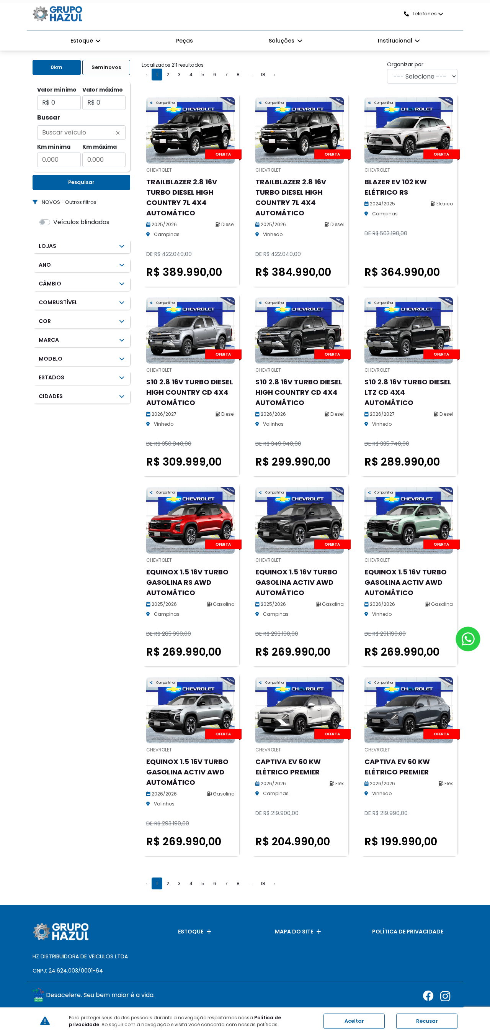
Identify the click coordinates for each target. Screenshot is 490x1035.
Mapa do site (294, 931)
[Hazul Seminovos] (57, 13)
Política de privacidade (407, 931)
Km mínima (53, 147)
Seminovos (106, 67)
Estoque (190, 931)
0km (56, 67)
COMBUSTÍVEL (58, 302)
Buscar (48, 117)
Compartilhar (165, 103)
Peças (184, 40)
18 (263, 74)
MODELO (50, 358)
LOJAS (47, 246)
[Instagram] (448, 996)
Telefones (424, 13)
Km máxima (99, 147)
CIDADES (51, 396)
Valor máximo (102, 89)
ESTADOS (51, 377)
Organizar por (405, 64)
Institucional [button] (396, 40)
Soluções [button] (282, 40)
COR (45, 321)
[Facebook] (431, 996)
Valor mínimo (57, 89)
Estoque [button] (82, 40)
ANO (45, 265)
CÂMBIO (50, 283)
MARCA (49, 340)
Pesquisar (81, 182)
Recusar (427, 1021)
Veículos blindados (81, 222)
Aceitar (354, 1021)
